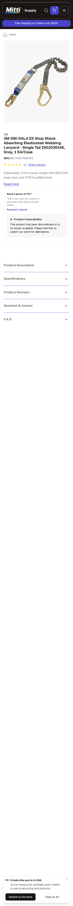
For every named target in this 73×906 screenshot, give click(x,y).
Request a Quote (17, 209)
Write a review (36, 164)
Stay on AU (52, 897)
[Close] (66, 879)
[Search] (46, 10)
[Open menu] (64, 10)
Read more (11, 184)
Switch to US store (20, 897)
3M (6, 134)
